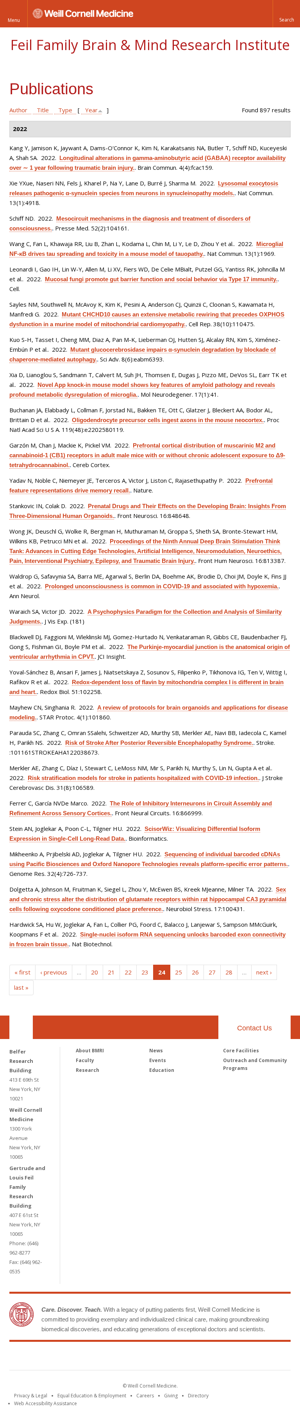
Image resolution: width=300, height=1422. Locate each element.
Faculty (85, 1060)
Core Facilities (241, 1050)
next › (264, 972)
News (156, 1050)
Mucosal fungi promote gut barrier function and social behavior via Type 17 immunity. (161, 279)
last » (21, 987)
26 (195, 972)
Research (87, 1070)
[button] (286, 13)
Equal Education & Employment (91, 1395)
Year (91, 110)
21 (111, 972)
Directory (198, 1395)
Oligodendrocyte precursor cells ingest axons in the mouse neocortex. (168, 420)
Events (157, 1060)
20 (94, 972)
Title (43, 110)
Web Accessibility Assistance (45, 1403)
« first (22, 972)
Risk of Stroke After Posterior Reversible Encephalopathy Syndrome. (159, 742)
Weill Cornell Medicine (93, 1357)
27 (212, 972)
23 (144, 972)
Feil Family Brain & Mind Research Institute (150, 44)
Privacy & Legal (30, 1395)
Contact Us (254, 1028)
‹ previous (53, 972)
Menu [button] (14, 20)
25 (178, 972)
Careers (145, 1395)
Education (161, 1070)
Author (18, 110)
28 (228, 972)
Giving (171, 1395)
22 (128, 972)
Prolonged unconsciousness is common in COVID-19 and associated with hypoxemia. (162, 586)
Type (65, 110)
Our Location (21, 1027)
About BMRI (90, 1050)
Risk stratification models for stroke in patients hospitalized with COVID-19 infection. (143, 778)
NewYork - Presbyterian (215, 1357)
